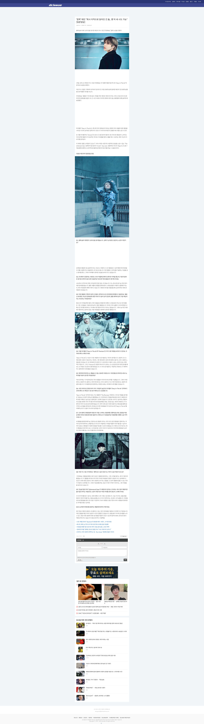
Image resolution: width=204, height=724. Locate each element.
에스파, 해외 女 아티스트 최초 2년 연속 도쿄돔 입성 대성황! (93, 524)
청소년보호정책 (105, 717)
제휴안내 (80, 717)
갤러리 (173, 1)
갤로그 (191, 1)
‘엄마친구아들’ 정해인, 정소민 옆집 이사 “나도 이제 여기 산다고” (94, 529)
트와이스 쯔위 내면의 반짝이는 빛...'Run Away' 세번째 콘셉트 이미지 (95, 532)
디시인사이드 (168, 1)
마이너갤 (178, 1)
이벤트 (195, 1)
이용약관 (90, 717)
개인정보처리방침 (96, 717)
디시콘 (199, 1)
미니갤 (183, 1)
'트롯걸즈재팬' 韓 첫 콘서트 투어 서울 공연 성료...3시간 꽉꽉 (93, 527)
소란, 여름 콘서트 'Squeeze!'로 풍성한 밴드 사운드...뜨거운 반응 (94, 521)
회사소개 (75, 717)
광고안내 (85, 717)
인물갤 (187, 1)
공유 (84, 536)
